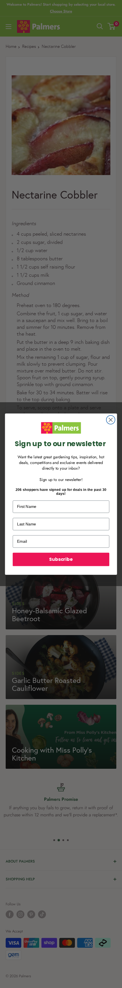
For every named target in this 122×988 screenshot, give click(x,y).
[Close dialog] (110, 419)
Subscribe (61, 559)
